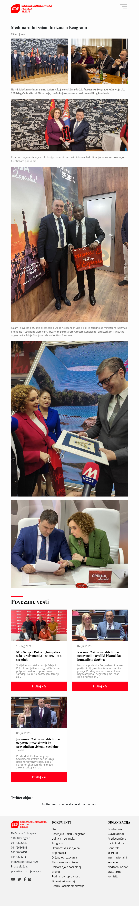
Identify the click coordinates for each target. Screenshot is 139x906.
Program (57, 843)
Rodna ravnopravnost (66, 876)
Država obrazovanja (64, 857)
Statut (55, 829)
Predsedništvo (117, 838)
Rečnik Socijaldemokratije (68, 886)
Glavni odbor (116, 834)
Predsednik (115, 829)
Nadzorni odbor (118, 867)
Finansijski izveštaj (63, 881)
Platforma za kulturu (65, 862)
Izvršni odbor (116, 843)
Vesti (23, 34)
